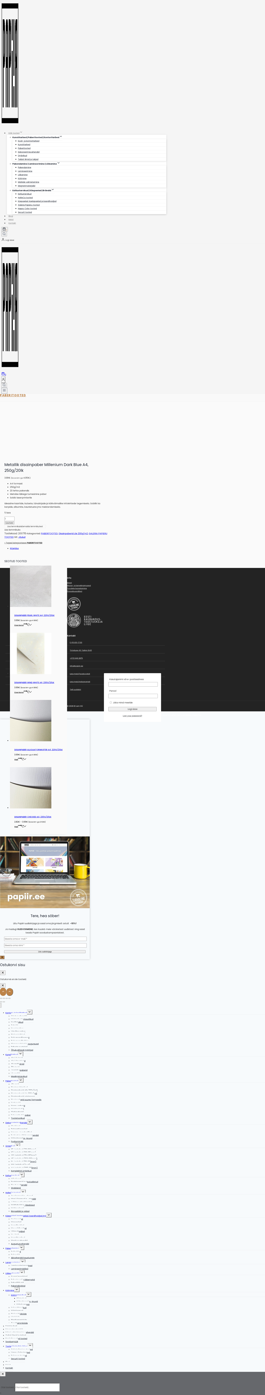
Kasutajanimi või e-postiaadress (126, 679)
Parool (112, 690)
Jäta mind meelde (122, 702)
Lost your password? (132, 716)
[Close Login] (3, 985)
